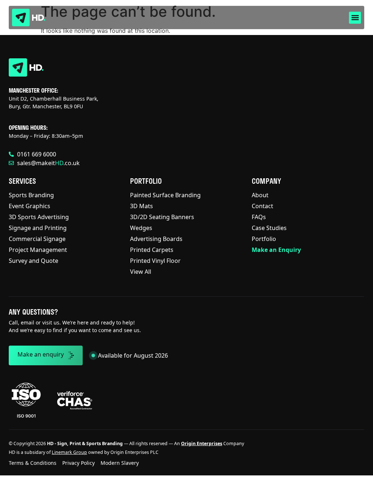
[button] (355, 18)
